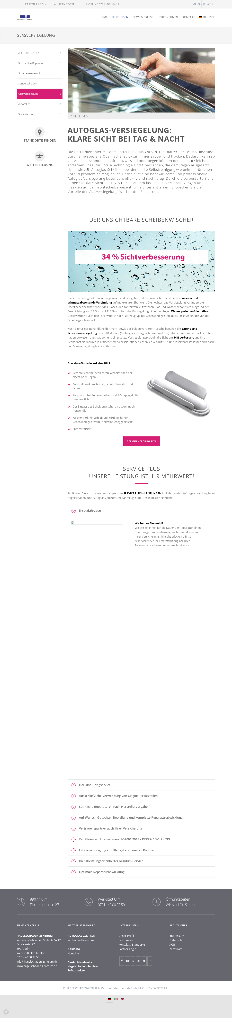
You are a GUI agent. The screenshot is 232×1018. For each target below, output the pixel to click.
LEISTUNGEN (120, 17)
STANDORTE (66, 4)
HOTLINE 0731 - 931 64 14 (102, 4)
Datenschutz (177, 940)
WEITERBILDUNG (39, 165)
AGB (172, 944)
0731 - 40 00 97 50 (111, 904)
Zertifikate (175, 949)
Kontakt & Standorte (132, 944)
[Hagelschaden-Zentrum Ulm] (48, 17)
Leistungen (126, 940)
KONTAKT (188, 17)
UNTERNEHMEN (168, 17)
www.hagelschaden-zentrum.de (37, 966)
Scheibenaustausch (29, 73)
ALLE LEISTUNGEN (29, 53)
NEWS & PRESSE (143, 17)
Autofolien (24, 104)
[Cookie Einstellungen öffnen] (6, 1013)
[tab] (141, 510)
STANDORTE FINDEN (40, 140)
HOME (104, 17)
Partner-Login (127, 949)
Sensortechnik (26, 114)
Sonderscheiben (27, 83)
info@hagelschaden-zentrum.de (37, 961)
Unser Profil (126, 936)
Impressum (176, 936)
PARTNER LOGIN (36, 4)
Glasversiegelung (28, 93)
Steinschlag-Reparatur (31, 63)
